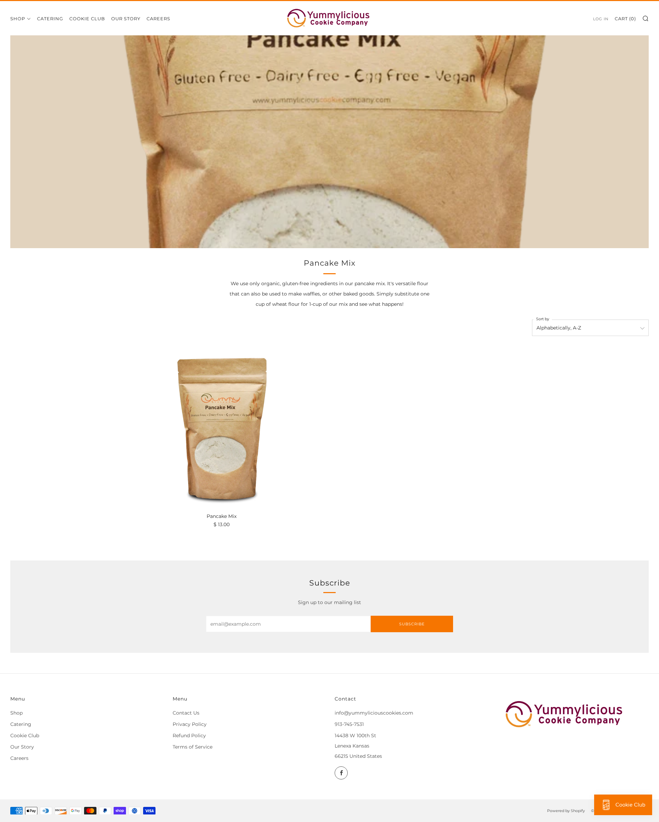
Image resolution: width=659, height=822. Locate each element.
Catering (50, 18)
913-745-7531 (349, 724)
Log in (601, 18)
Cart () (625, 18)
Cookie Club (87, 18)
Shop (17, 18)
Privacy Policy (190, 724)
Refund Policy (189, 735)
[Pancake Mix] (221, 427)
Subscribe (412, 624)
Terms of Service (192, 747)
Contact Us (186, 713)
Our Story (125, 18)
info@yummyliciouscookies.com (374, 713)
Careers (158, 18)
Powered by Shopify (566, 810)
